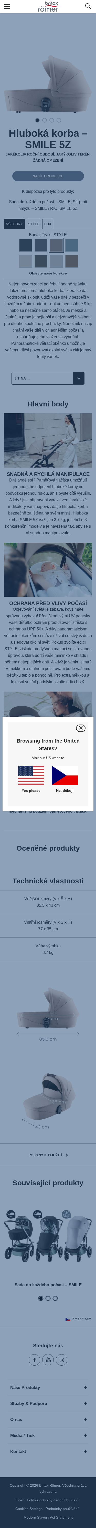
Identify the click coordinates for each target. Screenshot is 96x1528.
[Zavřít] (80, 728)
